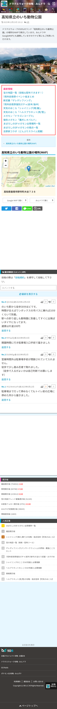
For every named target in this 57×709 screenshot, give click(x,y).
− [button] (6, 165)
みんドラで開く (42, 200)
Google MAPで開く (15, 200)
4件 (27, 22)
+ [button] (6, 161)
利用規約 (17, 681)
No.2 (4, 354)
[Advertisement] (28, 240)
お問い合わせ (38, 681)
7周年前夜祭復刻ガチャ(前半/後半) (21, 104)
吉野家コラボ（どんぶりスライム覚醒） (23, 131)
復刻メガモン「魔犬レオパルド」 (20, 119)
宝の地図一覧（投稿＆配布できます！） (23, 92)
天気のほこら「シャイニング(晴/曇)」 (22, 108)
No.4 (4, 302)
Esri (53, 186)
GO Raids (4, 667)
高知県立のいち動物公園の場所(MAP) (21, 143)
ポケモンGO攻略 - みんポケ (11, 673)
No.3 (4, 337)
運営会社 (27, 681)
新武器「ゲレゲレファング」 (18, 100)
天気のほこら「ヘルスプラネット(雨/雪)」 (25, 112)
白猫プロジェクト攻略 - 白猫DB (13, 656)
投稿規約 (19, 277)
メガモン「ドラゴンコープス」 (19, 115)
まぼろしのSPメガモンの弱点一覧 (20, 127)
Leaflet (47, 186)
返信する (6, 330)
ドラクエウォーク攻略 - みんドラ (27, 3)
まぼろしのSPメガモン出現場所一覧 (21, 123)
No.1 (4, 386)
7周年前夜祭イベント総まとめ (18, 96)
